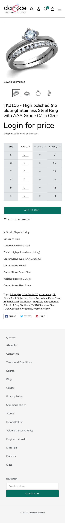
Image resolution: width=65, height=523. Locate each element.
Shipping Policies (16, 404)
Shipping (8, 133)
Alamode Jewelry (37, 512)
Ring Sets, (38, 301)
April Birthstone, (19, 298)
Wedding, (27, 308)
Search (10, 370)
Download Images (14, 81)
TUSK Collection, (12, 308)
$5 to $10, (15, 294)
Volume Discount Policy (19, 430)
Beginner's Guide (16, 439)
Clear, (58, 298)
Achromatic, (45, 294)
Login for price (28, 125)
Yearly (46, 308)
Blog (9, 379)
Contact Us (12, 353)
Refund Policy (14, 422)
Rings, (47, 301)
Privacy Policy (14, 396)
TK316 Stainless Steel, (43, 305)
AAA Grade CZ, (30, 294)
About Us (11, 345)
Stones (10, 413)
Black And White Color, (41, 298)
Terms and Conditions (19, 362)
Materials (12, 447)
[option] (16, 93)
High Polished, (11, 301)
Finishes (11, 456)
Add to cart (32, 210)
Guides (10, 387)
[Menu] (59, 8)
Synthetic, (25, 305)
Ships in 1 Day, (11, 305)
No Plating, (26, 301)
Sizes (9, 464)
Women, (37, 308)
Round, (55, 301)
